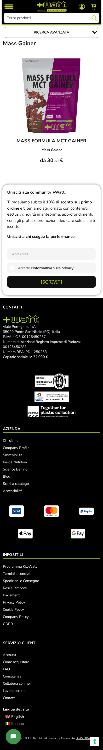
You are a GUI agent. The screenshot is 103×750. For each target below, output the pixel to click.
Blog (6, 476)
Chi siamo (10, 440)
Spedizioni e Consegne (21, 580)
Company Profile (16, 447)
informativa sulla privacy (53, 267)
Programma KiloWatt (20, 566)
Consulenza (12, 676)
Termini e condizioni (18, 573)
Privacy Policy (14, 602)
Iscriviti (52, 282)
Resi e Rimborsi (15, 588)
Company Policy (16, 616)
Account (9, 654)
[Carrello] (93, 6)
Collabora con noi (16, 683)
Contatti (9, 697)
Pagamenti (11, 595)
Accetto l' (46, 267)
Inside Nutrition (15, 462)
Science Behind (15, 469)
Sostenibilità (12, 455)
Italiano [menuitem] (17, 723)
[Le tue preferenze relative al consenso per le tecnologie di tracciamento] (94, 741)
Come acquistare (16, 662)
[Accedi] (82, 6)
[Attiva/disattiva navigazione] (8, 6)
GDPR (8, 623)
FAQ (6, 669)
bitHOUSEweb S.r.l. (87, 738)
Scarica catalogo (16, 483)
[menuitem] (14, 716)
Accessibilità (13, 490)
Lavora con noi (14, 690)
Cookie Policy (13, 609)
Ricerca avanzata (51, 32)
